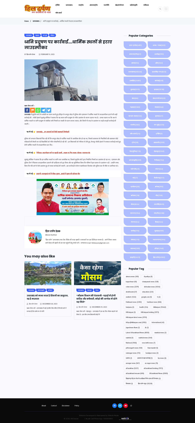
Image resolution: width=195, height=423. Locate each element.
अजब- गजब (159, 45)
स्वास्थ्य (135, 248)
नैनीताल (159, 160)
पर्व (135, 178)
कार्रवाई (159, 81)
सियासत (129, 383)
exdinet (131, 297)
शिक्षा (159, 222)
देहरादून (159, 151)
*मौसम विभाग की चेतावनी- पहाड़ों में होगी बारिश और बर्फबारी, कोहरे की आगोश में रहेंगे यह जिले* (96, 298)
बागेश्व (159, 187)
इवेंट (159, 63)
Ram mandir (153, 348)
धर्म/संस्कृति (133, 5)
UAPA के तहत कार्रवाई (144, 358)
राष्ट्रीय (81, 5)
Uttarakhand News (158, 373)
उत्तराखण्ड (69, 5)
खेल (135, 98)
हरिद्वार (159, 248)
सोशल (135, 240)
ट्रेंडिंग (57, 5)
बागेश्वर (135, 195)
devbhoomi (131, 292)
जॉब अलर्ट (58, 13)
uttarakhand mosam (135, 373)
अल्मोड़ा (159, 54)
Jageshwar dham (133, 327)
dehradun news (152, 287)
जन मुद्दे (159, 125)
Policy (77, 406)
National (131, 343)
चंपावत (159, 107)
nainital (129, 338)
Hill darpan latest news (136, 317)
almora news (132, 276)
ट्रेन (135, 142)
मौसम (135, 204)
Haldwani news (134, 302)
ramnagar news (133, 353)
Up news (162, 358)
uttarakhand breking (153, 368)
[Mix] (32, 110)
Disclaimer (66, 406)
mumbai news (160, 332)
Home (26, 21)
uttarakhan (132, 368)
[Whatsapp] (37, 110)
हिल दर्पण (159, 257)
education (147, 292)
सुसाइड (159, 231)
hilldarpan (159, 307)
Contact (54, 406)
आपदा (135, 63)
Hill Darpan (75, 419)
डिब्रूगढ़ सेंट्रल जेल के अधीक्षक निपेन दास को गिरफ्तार (143, 378)
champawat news (150, 282)
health (143, 307)
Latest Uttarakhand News (137, 332)
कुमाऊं (135, 89)
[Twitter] (48, 110)
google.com (146, 297)
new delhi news (148, 343)
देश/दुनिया (135, 151)
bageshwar (131, 282)
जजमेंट (135, 125)
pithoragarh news (134, 348)
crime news (132, 287)
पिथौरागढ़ (159, 178)
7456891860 (108, 419)
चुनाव (159, 116)
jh (147, 327)
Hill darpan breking (150, 312)
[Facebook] (27, 110)
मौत (159, 195)
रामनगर (135, 213)
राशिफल (146, 5)
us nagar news (151, 363)
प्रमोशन (135, 187)
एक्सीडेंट (135, 81)
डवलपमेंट (159, 142)
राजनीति (106, 5)
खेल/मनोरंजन (119, 5)
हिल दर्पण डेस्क (33, 304)
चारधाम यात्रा (135, 116)
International (158, 322)
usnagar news (133, 363)
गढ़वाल (135, 107)
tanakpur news (152, 353)
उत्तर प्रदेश (135, 45)
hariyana (130, 307)
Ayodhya (148, 276)
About (44, 406)
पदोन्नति (135, 169)
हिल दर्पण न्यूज (145, 383)
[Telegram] (43, 110)
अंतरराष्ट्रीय (94, 5)
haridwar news (154, 302)
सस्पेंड (135, 231)
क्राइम (159, 89)
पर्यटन (159, 169)
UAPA (129, 358)
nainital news (145, 338)
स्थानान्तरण (159, 240)
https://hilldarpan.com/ (136, 322)
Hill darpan (131, 312)
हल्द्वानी (135, 257)
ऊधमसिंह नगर (159, 72)
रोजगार (135, 222)
